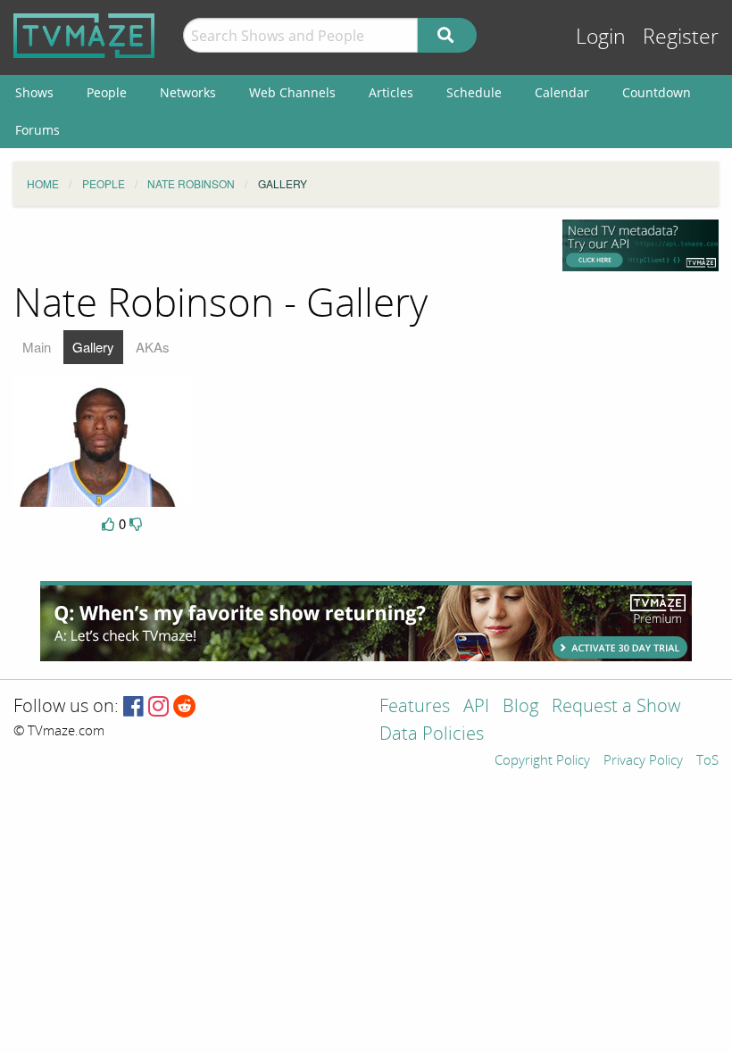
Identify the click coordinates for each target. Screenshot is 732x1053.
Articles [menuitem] (391, 92)
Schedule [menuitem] (474, 92)
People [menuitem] (107, 92)
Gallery (93, 346)
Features (414, 707)
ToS (707, 761)
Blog (520, 707)
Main (36, 346)
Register (681, 37)
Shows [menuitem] (34, 92)
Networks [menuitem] (188, 92)
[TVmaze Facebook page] (133, 707)
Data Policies (431, 734)
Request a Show (616, 707)
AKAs (153, 346)
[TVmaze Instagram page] (158, 707)
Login (601, 37)
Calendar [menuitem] (562, 92)
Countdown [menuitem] (656, 92)
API (476, 707)
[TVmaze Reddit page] (184, 707)
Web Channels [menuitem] (292, 92)
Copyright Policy (542, 761)
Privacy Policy (643, 761)
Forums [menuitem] (37, 129)
